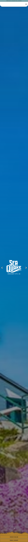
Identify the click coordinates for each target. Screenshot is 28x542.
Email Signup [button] (14, 540)
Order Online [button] (14, 537)
